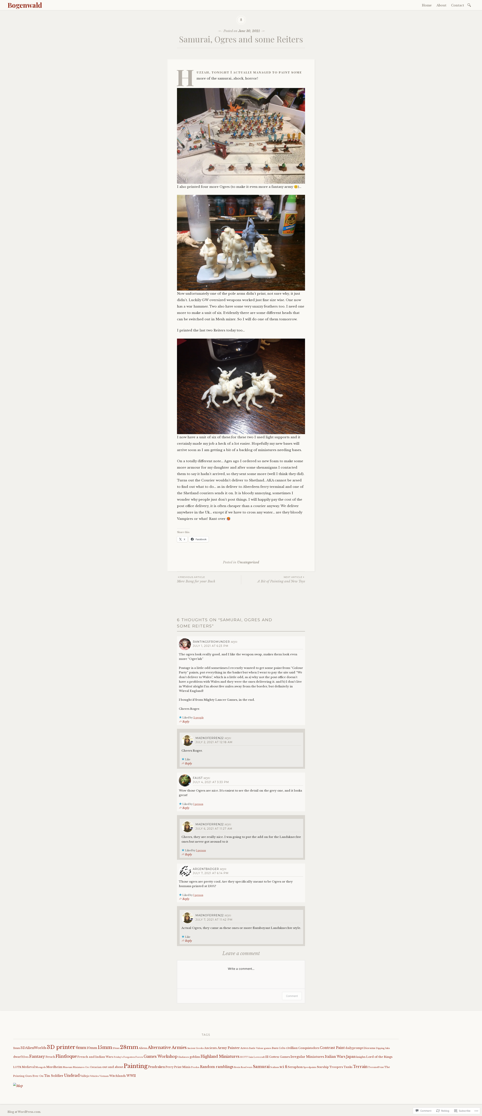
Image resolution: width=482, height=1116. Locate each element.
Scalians (274, 1067)
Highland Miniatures (220, 1056)
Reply (185, 721)
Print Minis (182, 1067)
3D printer (61, 1047)
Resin (237, 1067)
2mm (16, 1048)
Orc (87, 1067)
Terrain (360, 1066)
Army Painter (228, 1048)
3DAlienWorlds (33, 1048)
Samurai (261, 1066)
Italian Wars (335, 1057)
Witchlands (117, 1076)
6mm (81, 1047)
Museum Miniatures (74, 1067)
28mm (129, 1047)
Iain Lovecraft (257, 1057)
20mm (116, 1048)
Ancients (210, 1048)
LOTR (17, 1067)
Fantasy (37, 1056)
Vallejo (84, 1076)
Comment (292, 995)
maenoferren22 (209, 738)
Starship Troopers (330, 1067)
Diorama (369, 1047)
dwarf (17, 1057)
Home (427, 5)
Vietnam (104, 1076)
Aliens (143, 1048)
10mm (92, 1048)
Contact (457, 5)
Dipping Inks (383, 1048)
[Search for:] (470, 4)
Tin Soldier (53, 1076)
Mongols (40, 1067)
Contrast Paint (332, 1048)
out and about (112, 1067)
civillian (292, 1048)
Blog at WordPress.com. (24, 1112)
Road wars (246, 1067)
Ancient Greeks (195, 1048)
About (441, 5)
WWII (131, 1076)
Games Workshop (161, 1056)
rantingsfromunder (211, 641)
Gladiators (183, 1057)
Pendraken (156, 1067)
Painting (136, 1066)
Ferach (50, 1057)
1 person (198, 804)
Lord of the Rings (379, 1057)
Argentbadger (206, 869)
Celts (282, 1048)
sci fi (283, 1067)
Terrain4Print (376, 1067)
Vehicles (94, 1076)
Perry (169, 1067)
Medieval (28, 1067)
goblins (195, 1057)
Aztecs (244, 1047)
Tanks (348, 1067)
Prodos (195, 1067)
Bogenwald (25, 4)
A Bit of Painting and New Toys (281, 579)
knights (361, 1057)
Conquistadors (308, 1048)
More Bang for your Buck (196, 579)
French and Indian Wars (95, 1057)
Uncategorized (248, 562)
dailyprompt (354, 1048)
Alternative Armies (167, 1047)
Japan (351, 1057)
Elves (25, 1057)
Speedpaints (309, 1067)
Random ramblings (216, 1067)
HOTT (244, 1057)
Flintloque (66, 1056)
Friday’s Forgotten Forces (128, 1057)
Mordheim (54, 1067)
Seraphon (295, 1067)
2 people (198, 717)
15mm (105, 1047)
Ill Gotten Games (277, 1057)
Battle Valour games (260, 1048)
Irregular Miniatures (307, 1057)
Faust (198, 778)
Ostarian (96, 1067)
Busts (275, 1048)
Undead (72, 1075)
